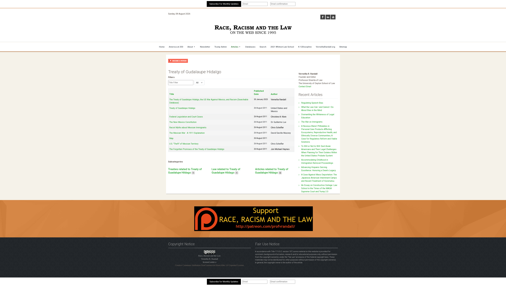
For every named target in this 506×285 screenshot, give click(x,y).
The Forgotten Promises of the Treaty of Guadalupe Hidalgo (196, 149)
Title (171, 94)
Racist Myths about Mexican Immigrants (187, 127)
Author (274, 94)
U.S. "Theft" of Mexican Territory (183, 143)
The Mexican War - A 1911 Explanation (187, 133)
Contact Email (305, 86)
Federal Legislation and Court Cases (186, 116)
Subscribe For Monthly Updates (224, 4)
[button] (191, 46)
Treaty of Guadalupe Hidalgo (182, 108)
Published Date (259, 92)
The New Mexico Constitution (182, 122)
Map (171, 138)
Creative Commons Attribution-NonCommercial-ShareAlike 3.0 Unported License (209, 265)
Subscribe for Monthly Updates (224, 281)
